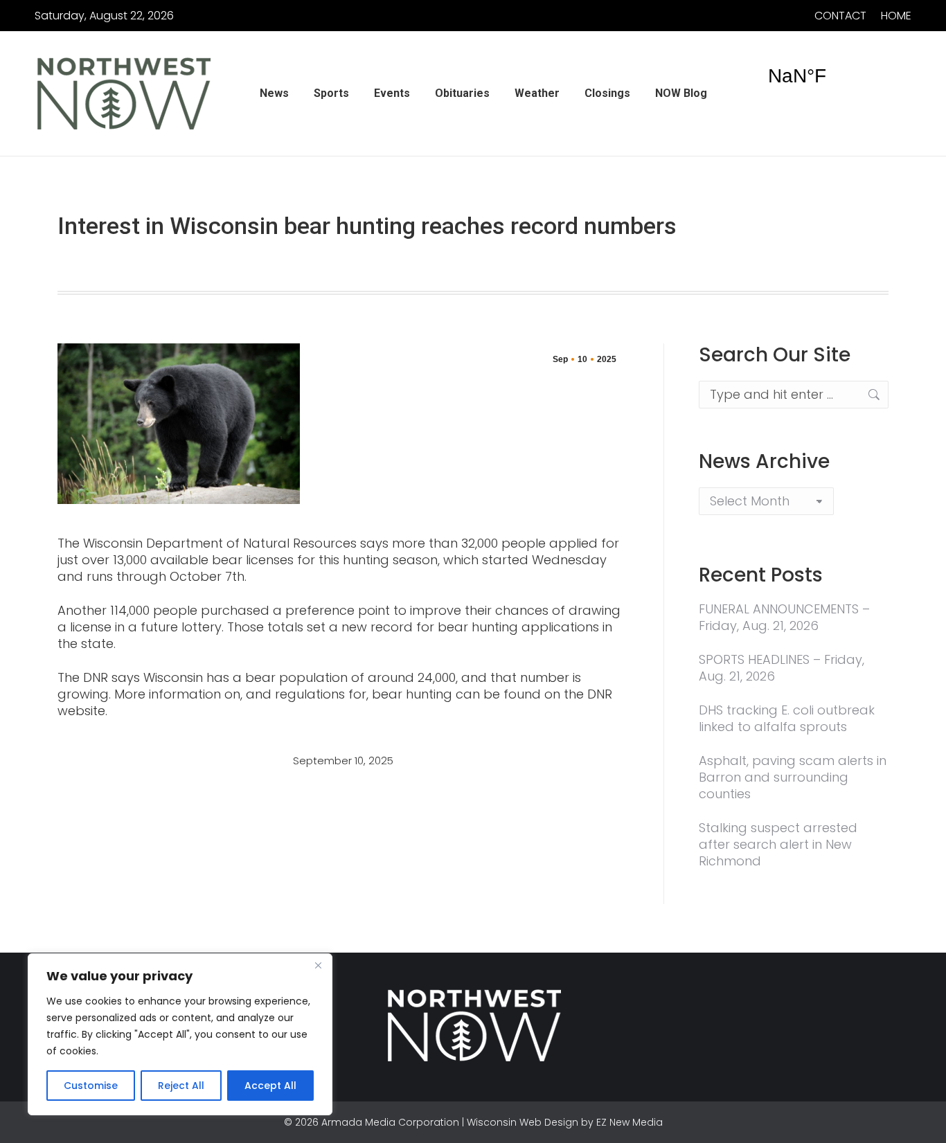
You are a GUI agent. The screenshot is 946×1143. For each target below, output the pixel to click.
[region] (180, 1034)
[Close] (318, 965)
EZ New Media (629, 1122)
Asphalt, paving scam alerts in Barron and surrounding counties (792, 777)
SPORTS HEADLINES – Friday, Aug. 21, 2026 (781, 668)
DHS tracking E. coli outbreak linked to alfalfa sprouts (787, 718)
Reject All (181, 1085)
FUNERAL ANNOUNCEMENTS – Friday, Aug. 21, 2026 (784, 617)
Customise (91, 1085)
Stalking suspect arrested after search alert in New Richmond (778, 845)
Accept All (270, 1085)
